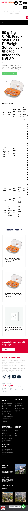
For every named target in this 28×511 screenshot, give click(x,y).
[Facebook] (16, 3)
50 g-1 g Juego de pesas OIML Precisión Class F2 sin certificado (13, 329)
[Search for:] (24, 17)
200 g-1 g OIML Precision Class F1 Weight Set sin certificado (13, 259)
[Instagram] (20, 3)
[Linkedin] (25, 7)
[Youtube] (25, 3)
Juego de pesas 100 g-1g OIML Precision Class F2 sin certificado (13, 294)
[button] (6, 81)
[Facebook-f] (9, 377)
